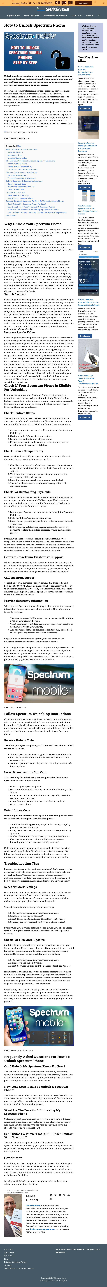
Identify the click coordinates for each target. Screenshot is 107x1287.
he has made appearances (42, 1229)
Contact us (8, 1255)
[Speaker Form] (41, 9)
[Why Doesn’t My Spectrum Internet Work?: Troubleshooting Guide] (88, 356)
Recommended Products (55, 15)
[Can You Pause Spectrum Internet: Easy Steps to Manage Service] (88, 196)
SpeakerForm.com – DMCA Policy (19, 1268)
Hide (19, 146)
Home (6, 1259)
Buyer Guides (13, 15)
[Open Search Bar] (99, 15)
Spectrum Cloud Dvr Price (17, 1193)
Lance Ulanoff (33, 1205)
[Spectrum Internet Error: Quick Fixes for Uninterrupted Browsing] (88, 125)
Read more (85, 108)
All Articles (9, 1252)
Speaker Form (57, 9)
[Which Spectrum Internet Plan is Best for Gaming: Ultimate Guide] (88, 273)
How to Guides (31, 15)
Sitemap (7, 1265)
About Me (8, 1249)
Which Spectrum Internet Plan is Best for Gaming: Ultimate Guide (88, 302)
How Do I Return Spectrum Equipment (22, 1190)
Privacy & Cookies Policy (15, 1262)
